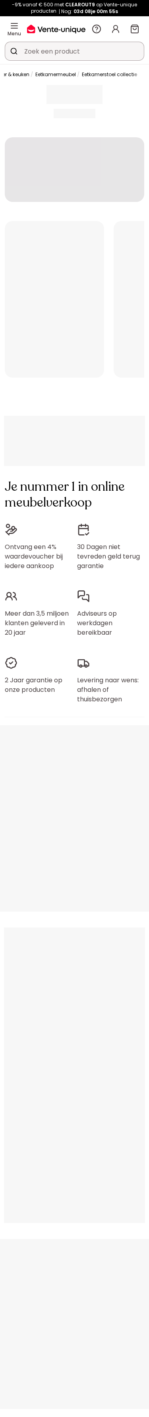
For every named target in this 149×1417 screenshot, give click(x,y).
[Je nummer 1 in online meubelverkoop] (56, 29)
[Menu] (14, 26)
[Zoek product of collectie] (14, 51)
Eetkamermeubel (55, 74)
